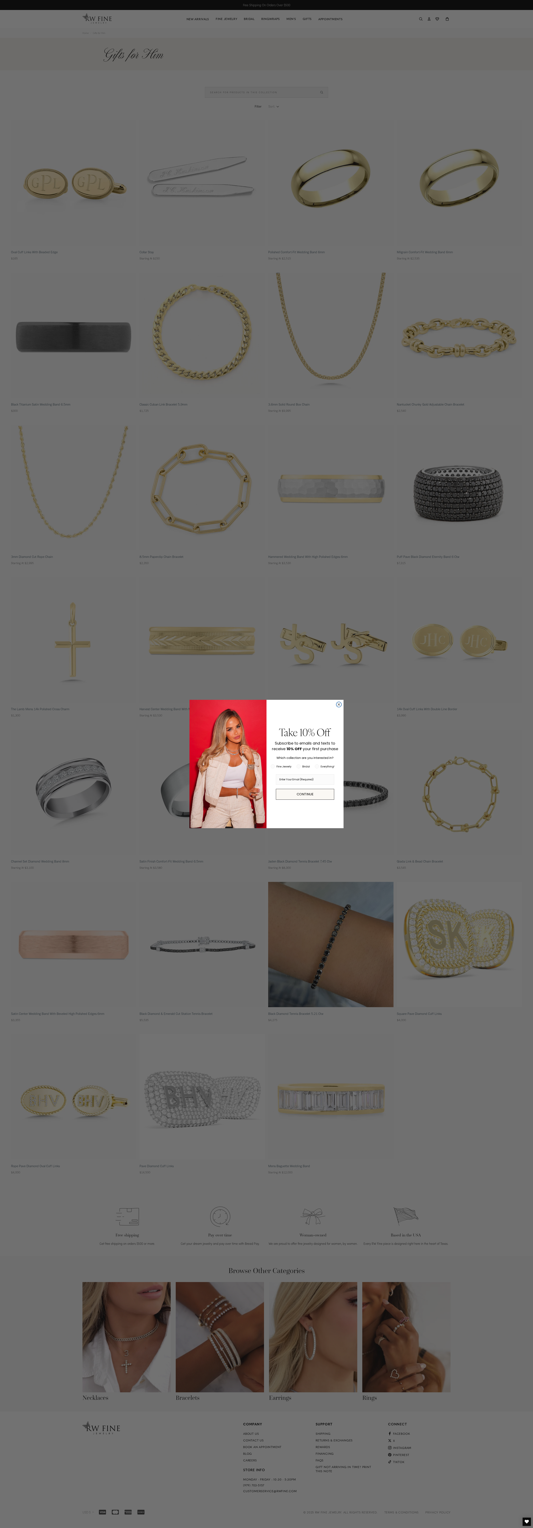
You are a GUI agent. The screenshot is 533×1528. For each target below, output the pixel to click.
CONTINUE (305, 794)
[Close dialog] (338, 704)
